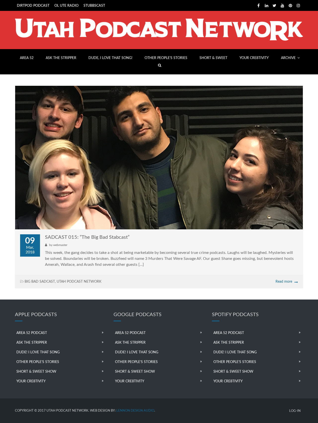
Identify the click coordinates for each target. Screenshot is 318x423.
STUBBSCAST (94, 5)
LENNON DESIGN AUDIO (135, 410)
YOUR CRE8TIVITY (254, 58)
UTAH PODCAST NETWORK (79, 281)
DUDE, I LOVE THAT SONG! (110, 58)
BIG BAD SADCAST (40, 281)
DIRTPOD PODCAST (33, 5)
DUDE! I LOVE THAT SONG (38, 352)
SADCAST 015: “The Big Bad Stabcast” (87, 237)
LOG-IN (295, 411)
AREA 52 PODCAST (31, 333)
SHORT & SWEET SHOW (36, 371)
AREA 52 (27, 58)
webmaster (60, 244)
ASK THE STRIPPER (61, 58)
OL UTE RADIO (66, 5)
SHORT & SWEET (213, 58)
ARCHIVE (288, 58)
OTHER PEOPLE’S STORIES (166, 58)
